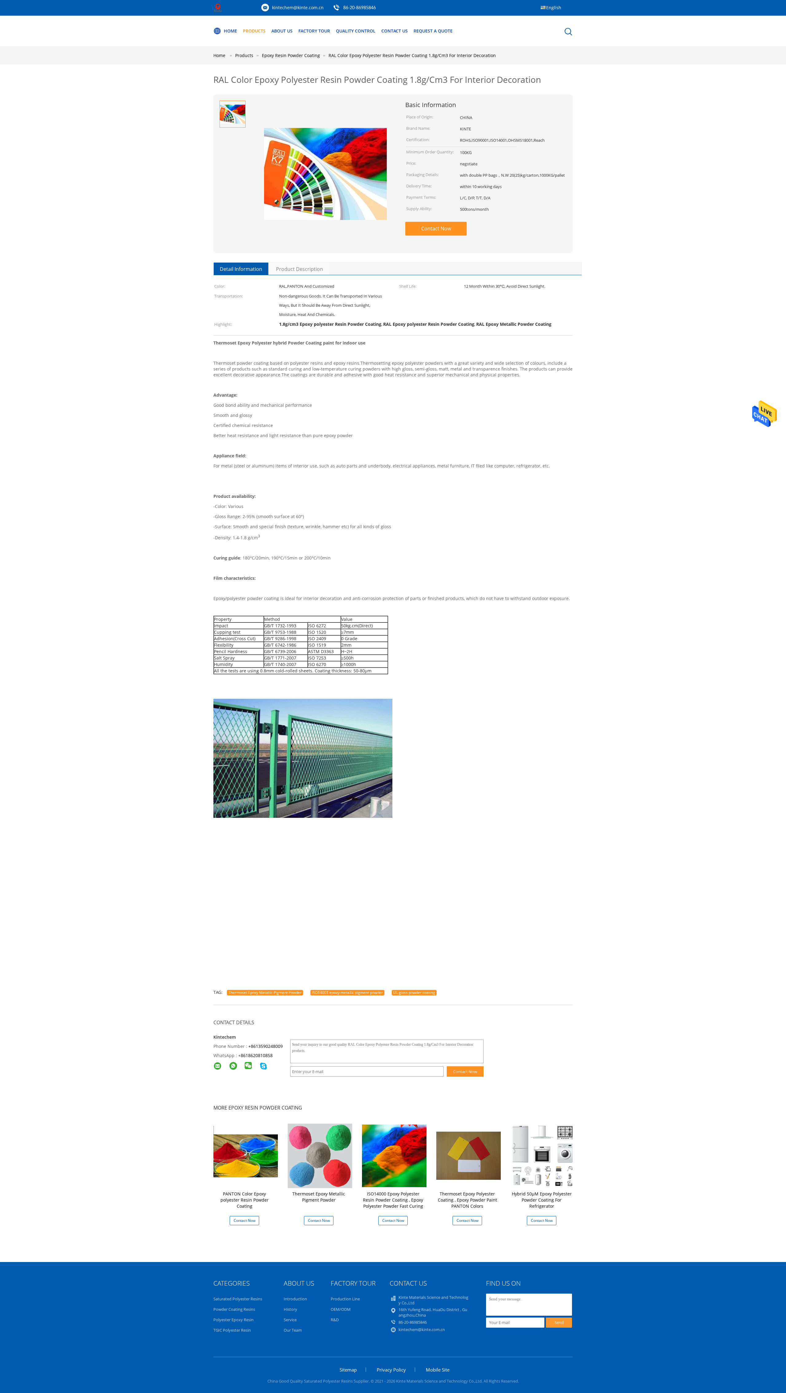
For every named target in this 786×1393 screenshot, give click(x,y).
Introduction (295, 1299)
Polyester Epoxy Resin (233, 1319)
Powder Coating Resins (234, 1309)
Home (230, 31)
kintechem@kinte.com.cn (298, 7)
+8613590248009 (265, 1046)
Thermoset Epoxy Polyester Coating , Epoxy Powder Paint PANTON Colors (467, 1200)
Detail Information (241, 269)
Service (290, 1319)
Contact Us (394, 31)
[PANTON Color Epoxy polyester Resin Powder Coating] (245, 1155)
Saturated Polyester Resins (237, 1299)
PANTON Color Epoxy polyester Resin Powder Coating (244, 1200)
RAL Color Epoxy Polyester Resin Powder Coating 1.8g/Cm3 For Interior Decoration (412, 55)
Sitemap (348, 1370)
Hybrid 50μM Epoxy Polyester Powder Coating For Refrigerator (542, 1200)
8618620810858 (257, 1055)
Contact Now (436, 228)
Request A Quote (433, 31)
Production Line (345, 1299)
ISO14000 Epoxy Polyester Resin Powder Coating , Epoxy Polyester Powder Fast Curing (393, 1200)
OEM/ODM (341, 1309)
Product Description (299, 269)
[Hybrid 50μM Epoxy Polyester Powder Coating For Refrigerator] (543, 1155)
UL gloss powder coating (414, 992)
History (290, 1309)
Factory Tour (314, 31)
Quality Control (355, 31)
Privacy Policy (391, 1370)
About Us (282, 31)
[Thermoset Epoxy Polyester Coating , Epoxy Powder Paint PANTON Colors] (468, 1155)
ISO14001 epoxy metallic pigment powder (347, 992)
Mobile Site (437, 1370)
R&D (335, 1319)
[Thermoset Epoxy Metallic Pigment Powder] (320, 1155)
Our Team (293, 1330)
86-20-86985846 (359, 8)
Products (254, 31)
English (553, 7)
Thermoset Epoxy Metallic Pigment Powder (265, 992)
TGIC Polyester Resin (232, 1330)
